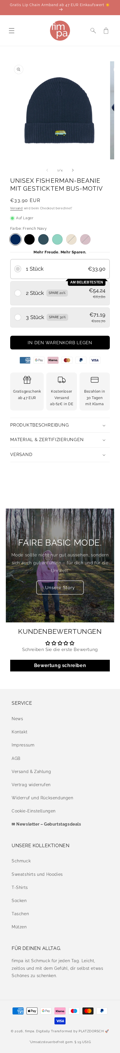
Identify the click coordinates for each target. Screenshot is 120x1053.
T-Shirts (20, 887)
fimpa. (30, 1031)
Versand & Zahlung (31, 771)
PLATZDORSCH (91, 1031)
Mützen (19, 927)
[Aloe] (57, 239)
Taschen (20, 913)
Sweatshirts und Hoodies (37, 874)
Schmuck (21, 861)
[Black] (29, 239)
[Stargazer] (43, 239)
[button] (11, 30)
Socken (19, 900)
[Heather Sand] (71, 239)
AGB (16, 758)
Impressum (23, 745)
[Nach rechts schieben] (72, 170)
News (17, 718)
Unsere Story (60, 587)
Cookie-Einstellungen (34, 811)
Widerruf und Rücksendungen (42, 798)
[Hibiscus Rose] (85, 239)
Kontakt (19, 732)
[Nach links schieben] (47, 170)
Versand (16, 208)
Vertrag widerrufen (31, 784)
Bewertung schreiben (60, 665)
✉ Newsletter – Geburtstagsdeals (46, 824)
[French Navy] (15, 239)
